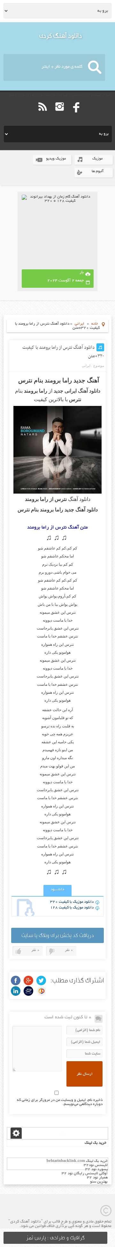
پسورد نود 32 (96, 1169)
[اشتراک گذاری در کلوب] (41, 991)
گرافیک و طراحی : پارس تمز (55, 1237)
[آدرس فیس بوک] (76, 116)
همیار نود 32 (97, 1178)
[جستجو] (95, 67)
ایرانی (79, 324)
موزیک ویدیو (56, 159)
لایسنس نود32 (96, 1165)
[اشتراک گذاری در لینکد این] (15, 991)
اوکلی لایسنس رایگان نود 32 (85, 1173)
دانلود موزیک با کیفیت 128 (72, 908)
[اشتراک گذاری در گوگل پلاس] (28, 980)
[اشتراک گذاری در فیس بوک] (15, 980)
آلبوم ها (97, 171)
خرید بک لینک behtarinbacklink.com (77, 1161)
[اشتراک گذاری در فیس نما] (28, 991)
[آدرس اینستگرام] (59, 116)
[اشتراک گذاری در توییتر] (41, 980)
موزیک (97, 159)
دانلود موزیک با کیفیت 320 (72, 902)
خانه (94, 324)
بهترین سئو (99, 1182)
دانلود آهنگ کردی (60, 35)
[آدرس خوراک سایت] (42, 116)
